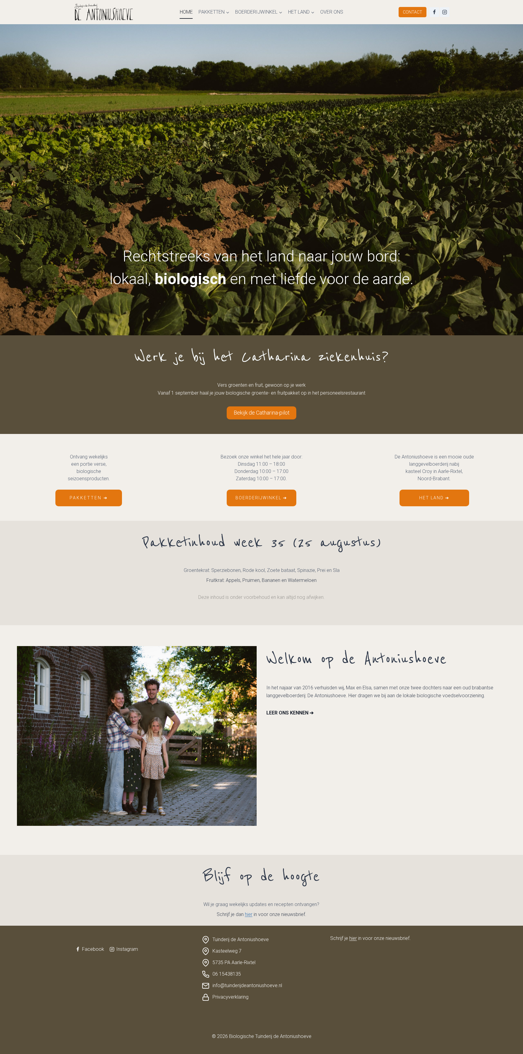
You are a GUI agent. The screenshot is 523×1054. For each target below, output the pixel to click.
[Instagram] (444, 12)
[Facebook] (434, 12)
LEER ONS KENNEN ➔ (290, 713)
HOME (186, 12)
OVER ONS (331, 12)
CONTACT (412, 12)
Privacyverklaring (230, 997)
